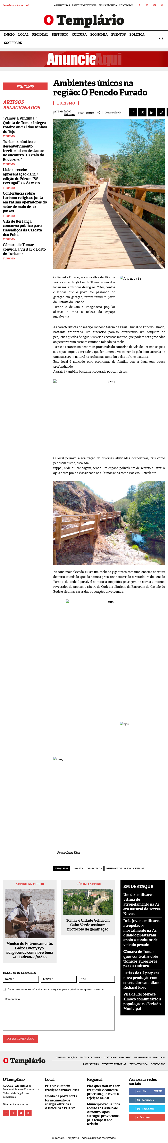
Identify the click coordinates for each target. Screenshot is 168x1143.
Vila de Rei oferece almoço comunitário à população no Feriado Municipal (142, 1001)
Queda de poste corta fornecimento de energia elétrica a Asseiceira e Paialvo (61, 1102)
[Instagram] (162, 5)
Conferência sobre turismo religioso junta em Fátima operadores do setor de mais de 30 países (25, 202)
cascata (78, 868)
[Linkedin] (152, 112)
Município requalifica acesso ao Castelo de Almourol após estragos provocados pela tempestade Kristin (103, 1114)
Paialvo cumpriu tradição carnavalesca (62, 1088)
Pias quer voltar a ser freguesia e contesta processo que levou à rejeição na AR (103, 1092)
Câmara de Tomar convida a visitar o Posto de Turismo (24, 249)
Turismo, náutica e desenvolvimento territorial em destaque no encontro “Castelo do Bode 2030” (23, 150)
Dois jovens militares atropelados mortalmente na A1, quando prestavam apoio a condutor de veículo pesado (141, 932)
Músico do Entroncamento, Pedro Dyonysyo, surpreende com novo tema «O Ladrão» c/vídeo (29, 950)
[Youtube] (155, 5)
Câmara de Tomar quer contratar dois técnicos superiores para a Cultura (140, 959)
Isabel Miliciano (69, 113)
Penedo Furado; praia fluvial (125, 868)
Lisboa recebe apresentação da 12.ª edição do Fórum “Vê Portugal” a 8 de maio (21, 176)
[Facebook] (139, 5)
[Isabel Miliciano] (53, 113)
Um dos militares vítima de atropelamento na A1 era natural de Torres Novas (142, 904)
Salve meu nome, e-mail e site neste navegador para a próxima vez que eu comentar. (56, 989)
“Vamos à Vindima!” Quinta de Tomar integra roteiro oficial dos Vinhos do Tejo (25, 125)
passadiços (94, 868)
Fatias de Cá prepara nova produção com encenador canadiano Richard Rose (141, 980)
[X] (142, 112)
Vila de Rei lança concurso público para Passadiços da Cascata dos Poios (22, 228)
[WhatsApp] (161, 112)
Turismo (9, 136)
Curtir (158, 1091)
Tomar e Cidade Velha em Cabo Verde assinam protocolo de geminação (88, 925)
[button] (161, 38)
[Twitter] (147, 5)
